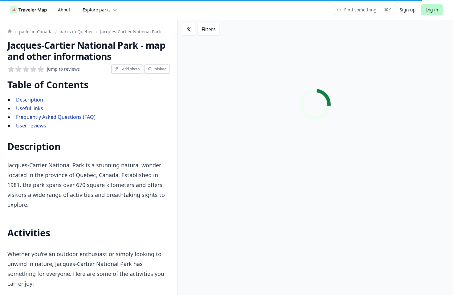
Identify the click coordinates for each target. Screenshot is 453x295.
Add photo (131, 69)
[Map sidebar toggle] (188, 29)
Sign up (408, 10)
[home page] (28, 10)
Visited (160, 69)
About (64, 10)
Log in (432, 10)
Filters (209, 29)
